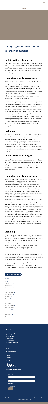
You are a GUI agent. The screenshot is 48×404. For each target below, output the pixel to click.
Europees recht (8, 294)
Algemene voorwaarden (17, 397)
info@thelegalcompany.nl (12, 342)
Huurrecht (7, 296)
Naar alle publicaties (12, 274)
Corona (6, 290)
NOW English (8, 303)
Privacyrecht (8, 309)
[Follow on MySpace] (25, 8)
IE (5, 301)
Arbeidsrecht (8, 283)
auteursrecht (8, 285)
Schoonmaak (8, 314)
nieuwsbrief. (32, 248)
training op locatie (20, 148)
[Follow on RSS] (27, 8)
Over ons (8, 355)
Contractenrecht (9, 287)
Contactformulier (38, 397)
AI (5, 281)
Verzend (10, 388)
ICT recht (7, 298)
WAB (6, 316)
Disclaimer (8, 397)
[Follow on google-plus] (20, 8)
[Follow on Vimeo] (22, 8)
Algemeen (12, 384)
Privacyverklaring (28, 397)
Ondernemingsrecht (10, 307)
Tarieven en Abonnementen (12, 353)
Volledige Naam (11, 374)
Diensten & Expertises (11, 351)
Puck (6, 312)
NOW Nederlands (9, 305)
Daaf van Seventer (9, 292)
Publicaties (8, 357)
